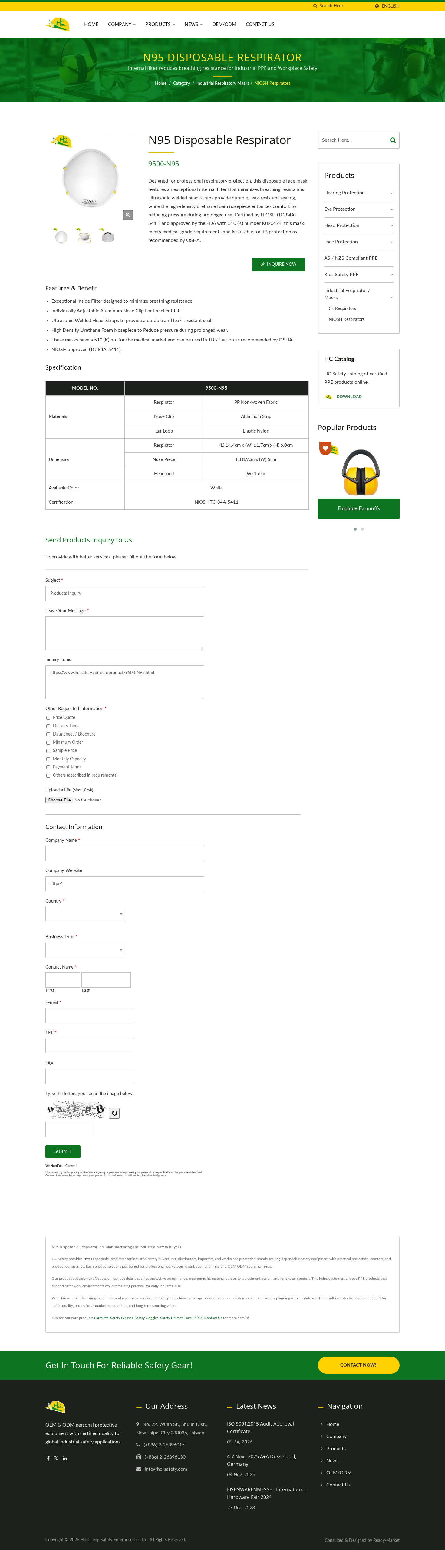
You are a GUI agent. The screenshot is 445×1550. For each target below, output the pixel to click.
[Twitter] (56, 1458)
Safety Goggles (146, 1318)
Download (348, 397)
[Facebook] (48, 1458)
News (192, 24)
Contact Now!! (358, 1365)
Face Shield (193, 1318)
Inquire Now (282, 264)
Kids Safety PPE (341, 274)
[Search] (393, 140)
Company (120, 24)
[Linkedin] (65, 1458)
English (391, 6)
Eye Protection (340, 209)
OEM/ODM (224, 24)
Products (158, 24)
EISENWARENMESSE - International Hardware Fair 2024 (266, 1493)
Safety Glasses (121, 1318)
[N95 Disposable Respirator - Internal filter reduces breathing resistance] (128, 215)
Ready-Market (386, 1540)
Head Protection (341, 225)
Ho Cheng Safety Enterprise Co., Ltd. (114, 1540)
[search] (315, 6)
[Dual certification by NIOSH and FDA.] (108, 237)
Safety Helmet (171, 1318)
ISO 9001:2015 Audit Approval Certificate (260, 1427)
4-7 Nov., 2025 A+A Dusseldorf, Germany (261, 1460)
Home (91, 24)
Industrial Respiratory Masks (222, 83)
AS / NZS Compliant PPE (350, 258)
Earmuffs (101, 1318)
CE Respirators (342, 308)
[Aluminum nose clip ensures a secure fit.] (84, 237)
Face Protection (341, 241)
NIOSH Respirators (272, 83)
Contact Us (260, 24)
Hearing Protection (344, 192)
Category (181, 83)
